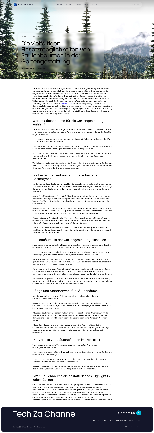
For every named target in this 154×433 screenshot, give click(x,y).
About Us (120, 427)
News (104, 420)
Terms (133, 427)
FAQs (111, 420)
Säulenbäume (66, 103)
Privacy (127, 427)
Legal (138, 427)
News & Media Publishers (32, 36)
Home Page (94, 420)
